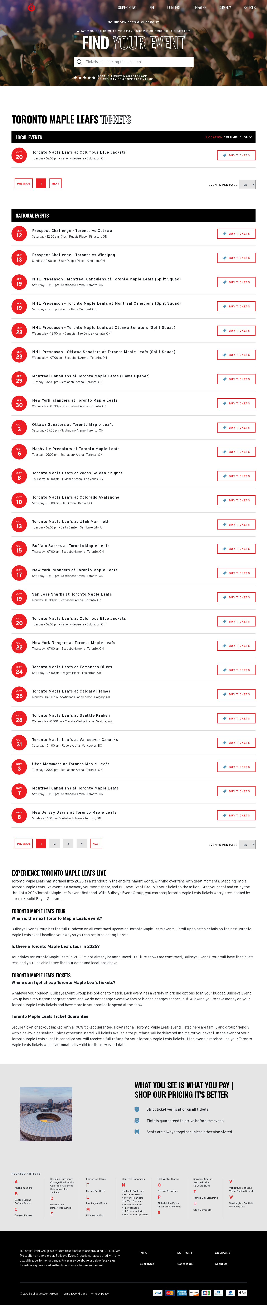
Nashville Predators (133, 1191)
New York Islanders (132, 1198)
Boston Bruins (23, 1200)
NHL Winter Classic (168, 1179)
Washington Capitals (241, 1203)
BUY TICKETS (239, 155)
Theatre (199, 7)
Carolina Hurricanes (61, 1179)
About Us (221, 1264)
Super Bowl (127, 7)
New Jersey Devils (132, 1194)
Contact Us (185, 1264)
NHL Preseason (130, 1208)
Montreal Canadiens (133, 1179)
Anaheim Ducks (23, 1188)
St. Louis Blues (201, 1186)
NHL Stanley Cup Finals (135, 1214)
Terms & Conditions (74, 1294)
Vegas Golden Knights (241, 1191)
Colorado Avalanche (61, 1186)
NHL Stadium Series (133, 1211)
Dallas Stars (57, 1204)
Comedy (225, 7)
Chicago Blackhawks (62, 1182)
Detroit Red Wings (60, 1208)
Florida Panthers (95, 1191)
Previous (23, 184)
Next (55, 184)
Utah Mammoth (202, 1210)
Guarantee (147, 1264)
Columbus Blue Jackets (59, 1191)
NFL (152, 7)
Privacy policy (100, 1294)
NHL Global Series (132, 1204)
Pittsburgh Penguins (169, 1206)
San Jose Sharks (202, 1179)
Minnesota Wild (94, 1215)
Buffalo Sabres (23, 1203)
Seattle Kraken (201, 1182)
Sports (250, 7)
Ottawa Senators (168, 1191)
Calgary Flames (23, 1215)
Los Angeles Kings (96, 1203)
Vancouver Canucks (240, 1188)
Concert (174, 7)
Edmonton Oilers (96, 1179)
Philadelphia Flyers (168, 1203)
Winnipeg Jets (237, 1206)
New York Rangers (132, 1201)
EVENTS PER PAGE (224, 185)
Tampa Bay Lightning (205, 1198)
